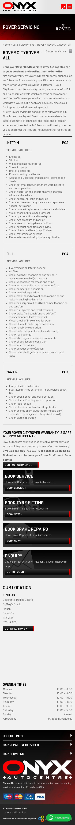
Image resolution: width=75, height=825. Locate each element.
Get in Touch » (16, 571)
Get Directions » (16, 628)
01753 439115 (31, 450)
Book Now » (14, 514)
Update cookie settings (16, 812)
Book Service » (16, 487)
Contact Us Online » (18, 464)
